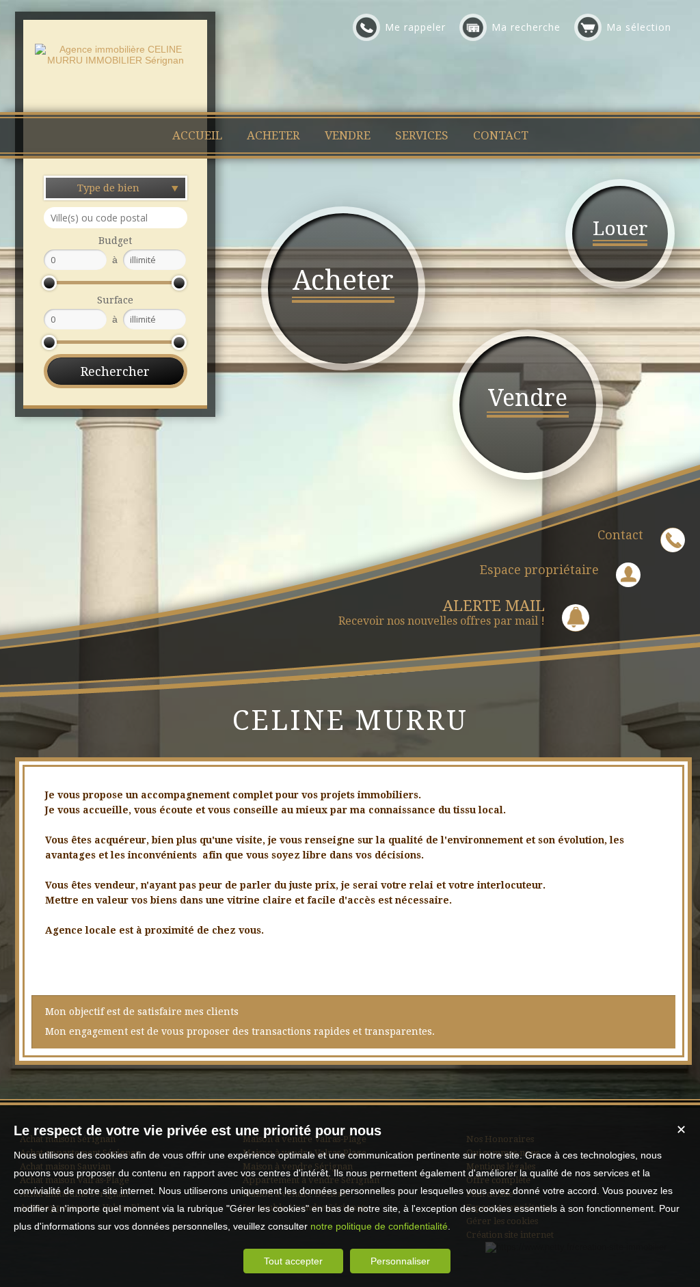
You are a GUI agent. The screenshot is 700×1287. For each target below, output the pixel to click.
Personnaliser (400, 1261)
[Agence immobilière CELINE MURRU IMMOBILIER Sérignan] (115, 60)
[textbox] (115, 217)
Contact (620, 535)
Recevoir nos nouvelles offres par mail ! (441, 612)
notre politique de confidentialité (379, 1226)
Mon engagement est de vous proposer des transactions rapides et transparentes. (240, 1031)
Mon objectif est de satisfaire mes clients (142, 1011)
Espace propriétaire (539, 570)
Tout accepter (293, 1261)
